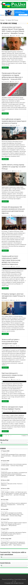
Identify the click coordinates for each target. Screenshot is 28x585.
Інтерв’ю (13, 35)
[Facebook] (13, 581)
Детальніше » (5, 67)
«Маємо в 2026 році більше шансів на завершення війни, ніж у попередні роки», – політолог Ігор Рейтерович (14, 505)
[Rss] (12, 581)
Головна (2, 20)
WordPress (11, 579)
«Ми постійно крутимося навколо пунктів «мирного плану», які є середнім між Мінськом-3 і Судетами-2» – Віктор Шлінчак (14, 524)
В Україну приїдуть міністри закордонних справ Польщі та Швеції (13, 296)
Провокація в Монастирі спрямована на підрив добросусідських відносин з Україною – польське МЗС (12, 76)
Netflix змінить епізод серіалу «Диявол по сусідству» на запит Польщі (14, 167)
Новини (12, 81)
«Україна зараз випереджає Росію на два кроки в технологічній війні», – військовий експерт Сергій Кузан (13, 456)
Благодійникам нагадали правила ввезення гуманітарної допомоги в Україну (14, 121)
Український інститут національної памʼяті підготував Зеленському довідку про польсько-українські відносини (11, 260)
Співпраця (18, 215)
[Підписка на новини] (27, 23)
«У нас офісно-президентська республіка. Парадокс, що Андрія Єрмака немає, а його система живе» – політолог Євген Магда (12, 514)
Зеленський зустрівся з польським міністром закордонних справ (10, 341)
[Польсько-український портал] (14, 5)
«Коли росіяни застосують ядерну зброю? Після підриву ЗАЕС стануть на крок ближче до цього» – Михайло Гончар (13, 30)
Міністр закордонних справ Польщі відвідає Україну (12, 408)
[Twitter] (15, 581)
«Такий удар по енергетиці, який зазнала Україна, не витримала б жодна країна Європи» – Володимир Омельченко (13, 534)
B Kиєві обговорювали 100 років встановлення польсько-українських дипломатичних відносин (13, 210)
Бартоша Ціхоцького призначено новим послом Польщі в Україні (12, 375)
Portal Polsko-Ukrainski (20, 579)
